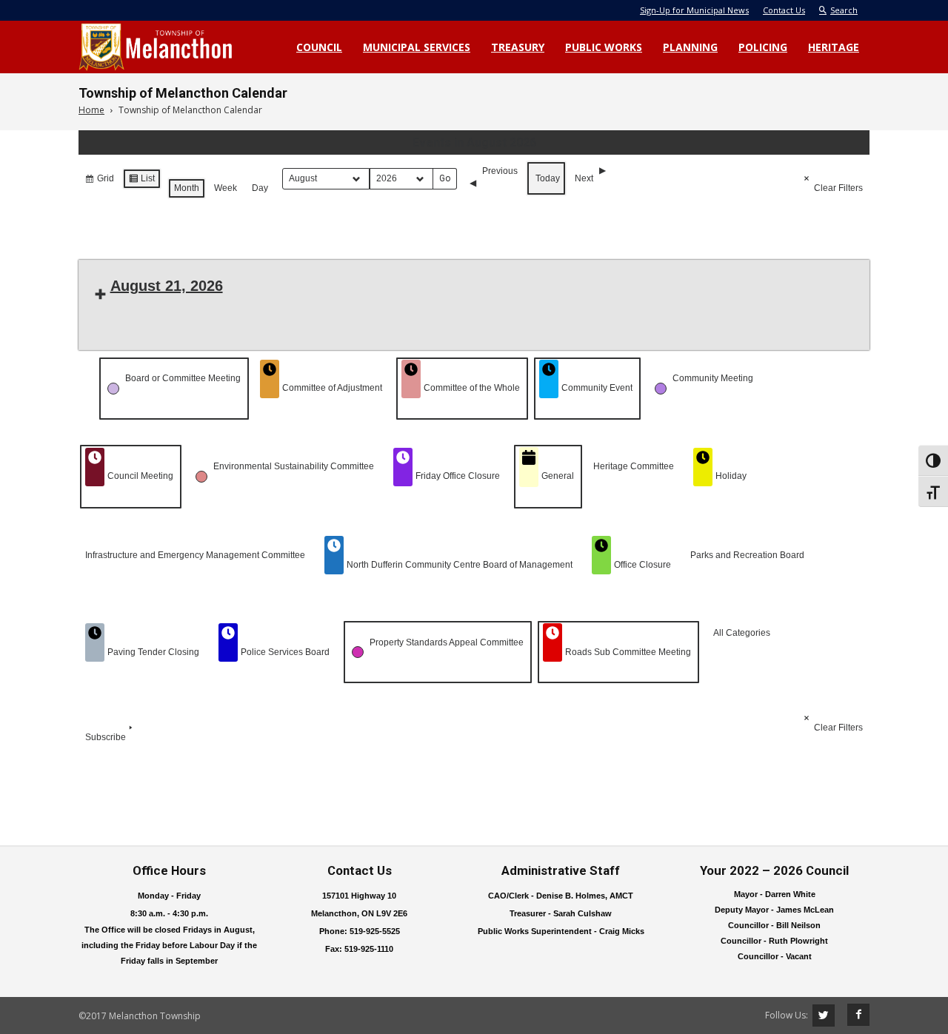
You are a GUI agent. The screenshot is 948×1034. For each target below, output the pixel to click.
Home (91, 110)
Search (844, 10)
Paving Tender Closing (153, 652)
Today (547, 178)
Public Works (603, 47)
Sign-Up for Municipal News (694, 10)
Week (225, 188)
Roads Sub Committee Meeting (628, 652)
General (557, 476)
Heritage (833, 47)
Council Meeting (140, 476)
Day (260, 188)
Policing (762, 47)
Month (186, 188)
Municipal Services (416, 47)
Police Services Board (285, 652)
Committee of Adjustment (332, 388)
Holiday (731, 476)
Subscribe (105, 737)
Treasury (517, 47)
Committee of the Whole (472, 388)
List (141, 181)
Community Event (596, 388)
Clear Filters (838, 188)
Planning (690, 47)
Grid (99, 181)
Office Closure (642, 565)
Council (319, 47)
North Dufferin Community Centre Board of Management (460, 565)
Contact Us (784, 10)
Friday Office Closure (457, 476)
